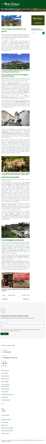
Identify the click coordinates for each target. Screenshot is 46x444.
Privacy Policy (37, 329)
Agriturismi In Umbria (6, 419)
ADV (2, 408)
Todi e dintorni (4, 397)
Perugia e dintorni (5, 386)
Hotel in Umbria (4, 422)
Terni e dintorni (4, 391)
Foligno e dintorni (5, 378)
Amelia (4, 295)
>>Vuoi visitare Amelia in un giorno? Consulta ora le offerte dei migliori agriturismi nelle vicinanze (15, 71)
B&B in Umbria (4, 425)
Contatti (3, 411)
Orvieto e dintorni (5, 384)
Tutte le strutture (5, 433)
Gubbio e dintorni (5, 376)
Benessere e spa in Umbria (7, 428)
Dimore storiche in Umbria (7, 430)
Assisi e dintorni (4, 373)
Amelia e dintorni (11, 295)
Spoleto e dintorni (5, 389)
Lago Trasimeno (5, 381)
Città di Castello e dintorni (7, 394)
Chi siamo (3, 409)
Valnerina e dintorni (5, 400)
